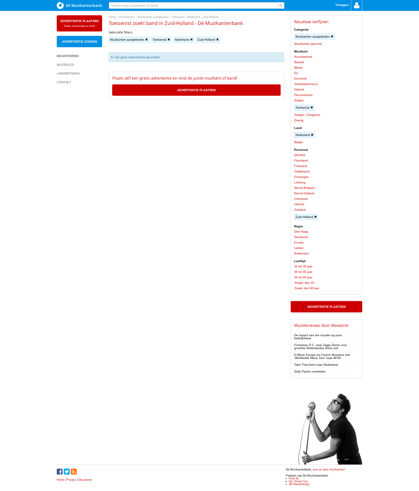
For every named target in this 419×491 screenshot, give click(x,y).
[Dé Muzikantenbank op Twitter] (67, 471)
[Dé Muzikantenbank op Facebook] (60, 471)
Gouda (299, 242)
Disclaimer (85, 479)
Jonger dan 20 (304, 282)
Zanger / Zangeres (307, 115)
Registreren (68, 56)
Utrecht (299, 204)
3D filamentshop (299, 484)
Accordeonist (303, 56)
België (298, 142)
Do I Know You (298, 481)
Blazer (298, 67)
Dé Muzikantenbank (84, 5)
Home (60, 479)
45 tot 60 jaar (303, 277)
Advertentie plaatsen (79, 23)
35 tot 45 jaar (303, 271)
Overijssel (301, 198)
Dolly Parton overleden (310, 371)
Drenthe (299, 155)
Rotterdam (301, 253)
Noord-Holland (304, 193)
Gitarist (299, 89)
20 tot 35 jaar (303, 266)
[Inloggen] (356, 5)
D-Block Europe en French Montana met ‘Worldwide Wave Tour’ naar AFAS (322, 356)
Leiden (299, 248)
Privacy (71, 479)
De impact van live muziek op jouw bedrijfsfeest (318, 336)
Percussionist (303, 95)
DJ (296, 73)
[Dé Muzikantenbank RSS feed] (74, 471)
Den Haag (301, 231)
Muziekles (65, 64)
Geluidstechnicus (306, 84)
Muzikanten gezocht (308, 43)
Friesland (300, 166)
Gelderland (301, 171)
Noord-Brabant (304, 188)
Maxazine (339, 325)
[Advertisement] (74, 163)
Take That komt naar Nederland (316, 364)
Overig (298, 120)
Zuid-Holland (206, 39)
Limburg (300, 182)
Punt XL (294, 478)
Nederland (182, 39)
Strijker (299, 100)
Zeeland (300, 209)
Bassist (299, 62)
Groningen (301, 177)
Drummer (300, 78)
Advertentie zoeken (79, 41)
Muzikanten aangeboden (127, 39)
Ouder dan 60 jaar (306, 288)
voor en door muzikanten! (329, 469)
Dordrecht (301, 237)
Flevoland (301, 160)
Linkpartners (68, 73)
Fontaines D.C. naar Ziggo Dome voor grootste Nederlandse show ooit (320, 346)
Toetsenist (160, 39)
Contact (64, 82)
